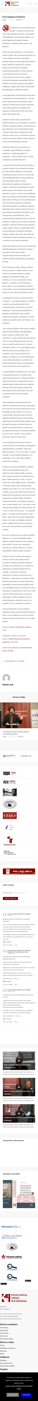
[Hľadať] (36, 3)
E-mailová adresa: (8, 893)
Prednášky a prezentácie (7, 1348)
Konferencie (4, 1336)
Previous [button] (5, 1193)
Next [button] (32, 1193)
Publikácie (3, 1360)
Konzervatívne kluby (6, 1339)
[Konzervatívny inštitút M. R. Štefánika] (12, 5)
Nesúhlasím (12, 1395)
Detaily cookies (10, 1386)
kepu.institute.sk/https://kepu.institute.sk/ (13, 1007)
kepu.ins (10, 978)
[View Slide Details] (12, 1194)
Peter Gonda (20, 736)
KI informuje (4, 1328)
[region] (19, 1194)
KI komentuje (4, 1333)
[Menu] (2, 3)
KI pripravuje (4, 1330)
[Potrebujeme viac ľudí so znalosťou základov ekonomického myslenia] (19, 715)
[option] (19, 721)
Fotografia (8, 942)
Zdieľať (15, 945)
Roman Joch (19, 20)
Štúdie (2, 1354)
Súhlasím (26, 1395)
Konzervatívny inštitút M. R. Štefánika (19, 914)
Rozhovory (3, 1351)
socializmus (21, 661)
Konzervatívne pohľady (7, 1366)
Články (4, 20)
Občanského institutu (23, 627)
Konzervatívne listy (11, 661)
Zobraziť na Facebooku (8, 945)
